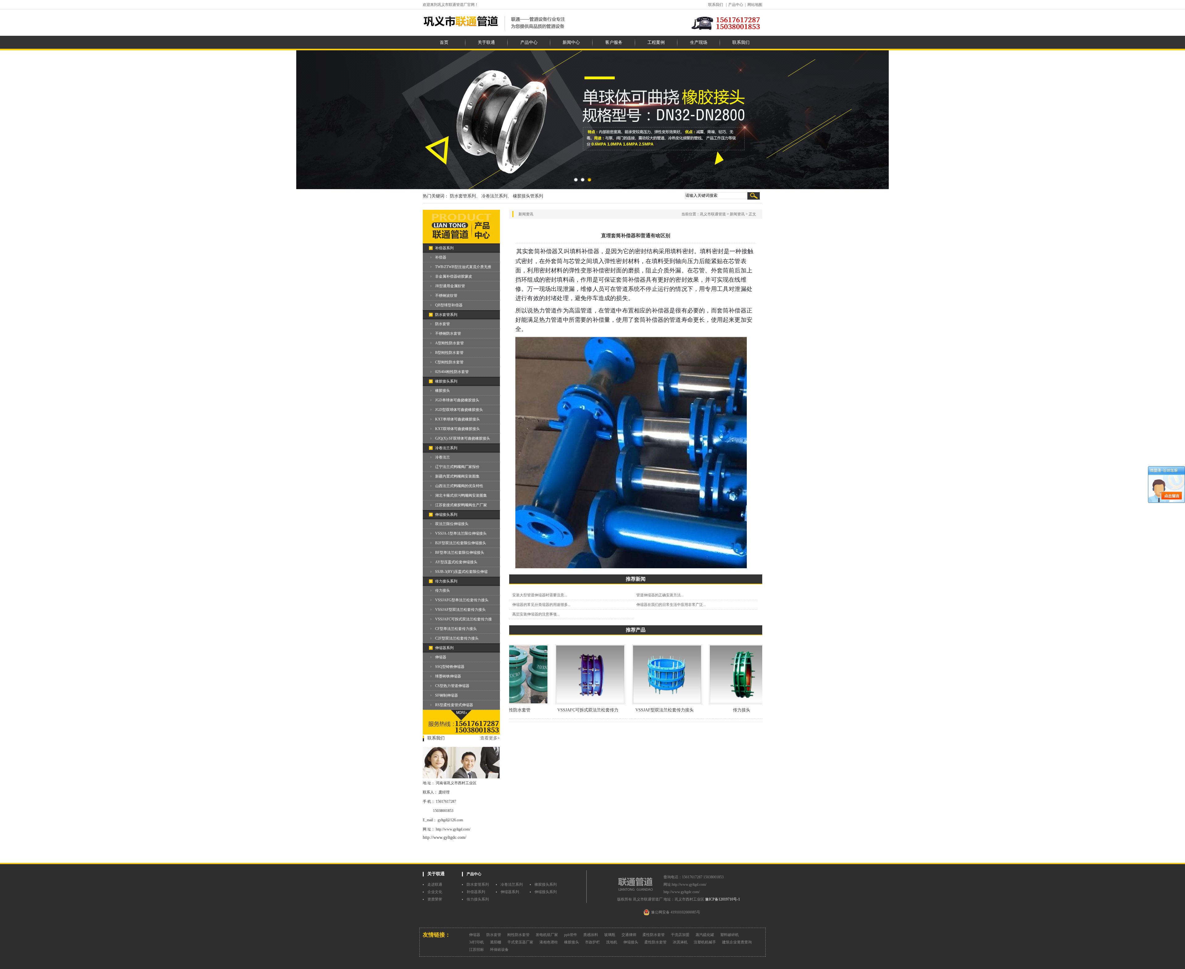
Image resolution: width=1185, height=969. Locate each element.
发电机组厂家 (547, 935)
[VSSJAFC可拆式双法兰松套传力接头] (568, 703)
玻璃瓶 (609, 935)
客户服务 (613, 42)
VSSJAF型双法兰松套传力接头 (460, 609)
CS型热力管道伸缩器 (452, 686)
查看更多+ (490, 738)
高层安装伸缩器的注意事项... (535, 614)
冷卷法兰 (442, 457)
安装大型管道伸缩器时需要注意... (539, 595)
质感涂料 (590, 935)
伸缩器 (440, 657)
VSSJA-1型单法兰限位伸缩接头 (461, 533)
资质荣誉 (434, 899)
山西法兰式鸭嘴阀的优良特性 (459, 486)
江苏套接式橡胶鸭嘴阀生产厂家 (461, 505)
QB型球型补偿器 (449, 305)
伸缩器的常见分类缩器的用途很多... (541, 605)
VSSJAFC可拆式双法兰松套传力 (565, 710)
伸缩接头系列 (446, 514)
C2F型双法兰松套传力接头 (457, 638)
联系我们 (715, 4)
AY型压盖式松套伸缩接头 (456, 562)
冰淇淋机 (680, 942)
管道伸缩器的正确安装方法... (660, 595)
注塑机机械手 (705, 942)
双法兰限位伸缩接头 (451, 524)
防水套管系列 (446, 315)
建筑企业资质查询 (737, 942)
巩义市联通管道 (713, 214)
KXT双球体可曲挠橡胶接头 (457, 429)
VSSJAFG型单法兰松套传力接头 (462, 600)
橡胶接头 (442, 390)
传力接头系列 (446, 581)
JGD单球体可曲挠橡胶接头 (457, 400)
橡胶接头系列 (446, 381)
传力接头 (442, 590)
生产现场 (698, 42)
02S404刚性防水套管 (452, 372)
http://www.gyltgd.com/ (453, 829)
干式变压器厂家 (520, 942)
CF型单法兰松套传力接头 (456, 629)
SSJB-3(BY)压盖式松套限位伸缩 (461, 571)
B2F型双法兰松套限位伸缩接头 (460, 543)
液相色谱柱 (548, 942)
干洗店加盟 (680, 935)
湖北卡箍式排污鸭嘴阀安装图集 (461, 495)
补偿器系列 (444, 248)
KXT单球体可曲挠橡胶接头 (457, 419)
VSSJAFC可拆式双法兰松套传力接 (463, 619)
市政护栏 (592, 942)
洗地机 (611, 942)
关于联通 (486, 42)
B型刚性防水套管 (449, 352)
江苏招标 (476, 949)
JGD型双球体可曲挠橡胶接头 (459, 410)
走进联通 (434, 884)
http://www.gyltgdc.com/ (444, 837)
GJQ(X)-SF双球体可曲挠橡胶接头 (462, 438)
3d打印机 (476, 942)
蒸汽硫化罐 (705, 935)
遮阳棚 (495, 942)
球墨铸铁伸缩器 (448, 676)
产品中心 (735, 4)
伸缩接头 (630, 942)
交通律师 (629, 935)
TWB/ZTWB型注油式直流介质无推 (463, 267)
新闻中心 (571, 42)
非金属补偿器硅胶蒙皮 (453, 276)
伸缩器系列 (444, 648)
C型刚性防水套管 (449, 362)
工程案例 (656, 42)
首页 (444, 42)
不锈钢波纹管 (446, 295)
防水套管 (442, 324)
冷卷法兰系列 (446, 448)
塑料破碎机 (729, 935)
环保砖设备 (499, 949)
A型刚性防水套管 (449, 343)
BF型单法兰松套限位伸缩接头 (459, 552)
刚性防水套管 (518, 935)
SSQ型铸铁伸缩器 (449, 667)
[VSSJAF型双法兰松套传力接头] (644, 703)
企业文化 (434, 892)
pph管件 (570, 935)
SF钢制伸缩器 (446, 695)
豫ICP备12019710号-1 (722, 899)
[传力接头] (721, 703)
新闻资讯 (737, 214)
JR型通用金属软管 (450, 286)
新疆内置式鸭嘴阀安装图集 (457, 476)
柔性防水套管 (653, 935)
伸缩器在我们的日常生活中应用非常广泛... (671, 605)
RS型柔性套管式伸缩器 (454, 705)
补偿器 (440, 257)
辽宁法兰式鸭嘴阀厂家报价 (457, 467)
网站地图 (754, 4)
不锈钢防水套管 (448, 333)
